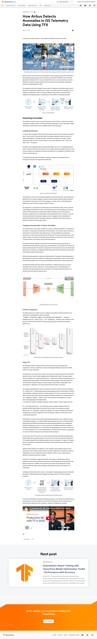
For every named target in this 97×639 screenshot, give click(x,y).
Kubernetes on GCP (34, 425)
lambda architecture (51, 157)
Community (47, 5)
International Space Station (32, 78)
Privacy (60, 635)
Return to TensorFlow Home (86, 2)
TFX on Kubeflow (46, 201)
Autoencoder (43, 245)
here (49, 239)
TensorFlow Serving (38, 438)
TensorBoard (70, 429)
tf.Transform (51, 374)
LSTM (62, 201)
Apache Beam (68, 378)
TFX (40, 5)
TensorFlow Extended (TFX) (60, 365)
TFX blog (43, 503)
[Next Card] (48, 573)
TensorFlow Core (10, 5)
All (2, 5)
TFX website (54, 501)
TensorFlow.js (21, 5)
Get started (48, 621)
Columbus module (58, 75)
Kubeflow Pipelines (30, 421)
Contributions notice (73, 635)
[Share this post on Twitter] (72, 30)
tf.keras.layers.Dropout (49, 321)
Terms (65, 635)
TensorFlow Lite (32, 5)
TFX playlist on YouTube (60, 503)
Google (55, 635)
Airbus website (50, 499)
